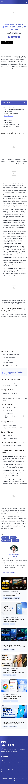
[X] (12, 37)
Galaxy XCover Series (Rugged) (12, 124)
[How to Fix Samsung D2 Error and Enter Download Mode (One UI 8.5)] (14, 711)
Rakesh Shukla (14, 32)
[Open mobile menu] (26, 2)
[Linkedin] (16, 556)
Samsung (13, 537)
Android (3, 762)
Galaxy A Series (8, 118)
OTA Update (5, 537)
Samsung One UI (6, 540)
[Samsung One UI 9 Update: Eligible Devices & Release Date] (14, 608)
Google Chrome (14, 700)
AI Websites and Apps (8, 598)
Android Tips (6, 649)
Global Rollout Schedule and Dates (11, 126)
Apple (2, 759)
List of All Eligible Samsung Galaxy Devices (13, 109)
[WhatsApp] (15, 37)
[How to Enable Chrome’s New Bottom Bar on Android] (14, 685)
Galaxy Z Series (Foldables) (11, 113)
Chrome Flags (6, 700)
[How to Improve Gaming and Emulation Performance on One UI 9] (14, 634)
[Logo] (2, 2)
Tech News (15, 540)
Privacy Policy (11, 769)
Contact (3, 771)
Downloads (18, 762)
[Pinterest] (11, 745)
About (2, 769)
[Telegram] (19, 37)
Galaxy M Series (8, 120)
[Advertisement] (14, 84)
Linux (9, 762)
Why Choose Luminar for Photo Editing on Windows (12, 373)
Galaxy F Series (8, 122)
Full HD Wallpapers (7, 675)
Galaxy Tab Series (8, 116)
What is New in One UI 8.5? (9, 107)
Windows (10, 759)
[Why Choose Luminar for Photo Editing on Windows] (14, 583)
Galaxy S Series (8, 111)
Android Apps (16, 598)
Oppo (14, 675)
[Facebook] (9, 37)
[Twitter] (11, 556)
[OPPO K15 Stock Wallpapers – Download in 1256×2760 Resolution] (14, 660)
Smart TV (17, 759)
